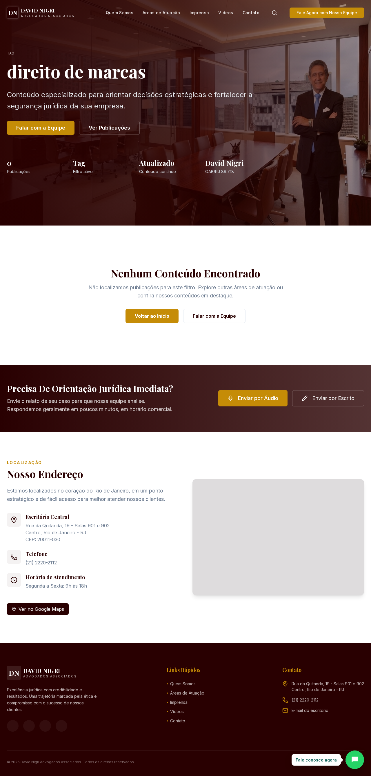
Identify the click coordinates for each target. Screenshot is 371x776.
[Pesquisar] (274, 13)
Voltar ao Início (152, 316)
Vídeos (225, 12)
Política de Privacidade (344, 762)
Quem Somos (120, 12)
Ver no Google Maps (41, 609)
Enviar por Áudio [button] (258, 398)
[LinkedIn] (61, 726)
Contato (251, 12)
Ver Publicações (109, 128)
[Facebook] (13, 726)
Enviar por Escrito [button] (333, 398)
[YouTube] (45, 726)
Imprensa (199, 12)
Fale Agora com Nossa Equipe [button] (327, 12)
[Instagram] (29, 726)
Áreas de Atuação (161, 12)
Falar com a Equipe (40, 128)
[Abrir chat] (354, 759)
